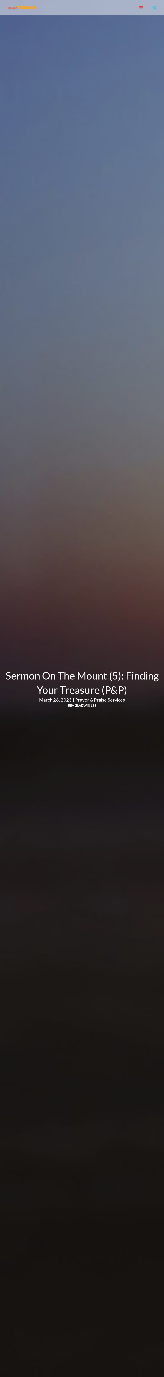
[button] (155, 7)
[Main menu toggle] (141, 7)
